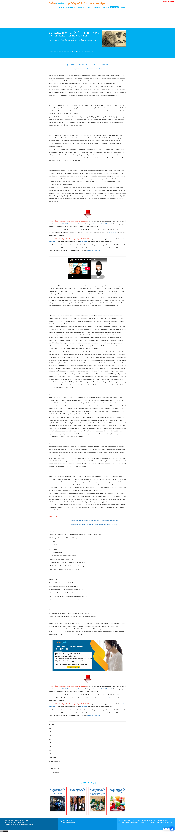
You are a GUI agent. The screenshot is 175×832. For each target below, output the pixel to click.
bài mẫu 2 (103, 224)
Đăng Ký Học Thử (114, 7)
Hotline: (168, 1)
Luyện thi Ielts (67, 39)
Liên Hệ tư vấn (105, 7)
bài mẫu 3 (109, 224)
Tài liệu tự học (58, 39)
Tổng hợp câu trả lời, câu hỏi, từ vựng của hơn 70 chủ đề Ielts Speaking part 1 (94, 520)
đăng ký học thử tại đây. (93, 250)
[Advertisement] (41, 18)
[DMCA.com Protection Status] (4, 831)
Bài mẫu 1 (96, 224)
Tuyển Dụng (122, 7)
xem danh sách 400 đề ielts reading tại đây (68, 224)
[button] (57, 791)
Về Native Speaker (70, 7)
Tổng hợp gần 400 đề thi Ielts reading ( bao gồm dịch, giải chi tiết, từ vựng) (93, 524)
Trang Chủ (61, 7)
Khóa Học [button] (80, 7)
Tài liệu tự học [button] (95, 7)
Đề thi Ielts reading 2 (78, 39)
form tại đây (112, 232)
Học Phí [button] (87, 7)
